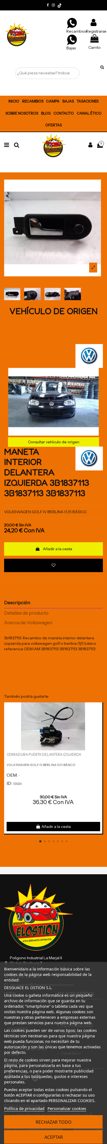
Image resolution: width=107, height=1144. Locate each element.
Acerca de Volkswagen (28, 622)
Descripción (17, 602)
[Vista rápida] (98, 720)
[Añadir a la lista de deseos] (53, 565)
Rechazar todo (54, 1122)
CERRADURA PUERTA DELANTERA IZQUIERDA (44, 755)
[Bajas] (71, 39)
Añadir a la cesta (57, 548)
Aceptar (53, 1137)
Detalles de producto (26, 613)
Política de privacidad (24, 1108)
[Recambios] (71, 22)
